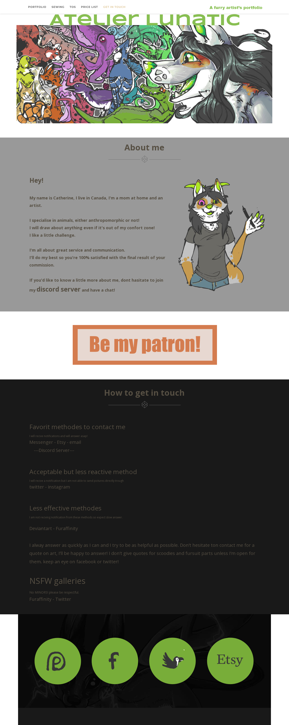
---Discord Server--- (54, 450)
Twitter (63, 599)
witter (37, 487)
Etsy (61, 442)
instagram (59, 487)
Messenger (41, 442)
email (75, 442)
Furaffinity (67, 528)
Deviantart (41, 528)
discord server (59, 289)
